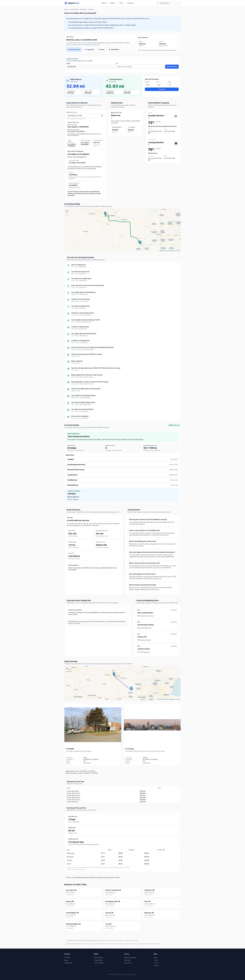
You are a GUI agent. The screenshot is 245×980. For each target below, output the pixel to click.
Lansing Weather (156, 142)
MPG (157, 82)
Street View (127, 963)
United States (74, 9)
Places (104, 3)
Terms (156, 960)
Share (102, 49)
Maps (112, 3)
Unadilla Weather (156, 115)
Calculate (161, 89)
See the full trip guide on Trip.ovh (93, 940)
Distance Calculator (130, 957)
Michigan (83, 9)
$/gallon (147, 82)
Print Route (115, 49)
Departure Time (71, 112)
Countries (67, 957)
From (68, 63)
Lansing (131, 749)
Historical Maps (99, 963)
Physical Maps (98, 957)
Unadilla (90, 9)
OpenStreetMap (170, 250)
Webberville (115, 115)
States (66, 960)
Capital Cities (68, 963)
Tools (121, 3)
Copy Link (90, 49)
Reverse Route (75, 49)
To (117, 63)
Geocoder (127, 960)
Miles (169, 82)
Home (66, 9)
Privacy (156, 963)
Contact (156, 965)
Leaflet (162, 250)
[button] (140, 242)
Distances (130, 3)
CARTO (178, 250)
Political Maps (98, 960)
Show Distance (172, 66)
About (156, 957)
